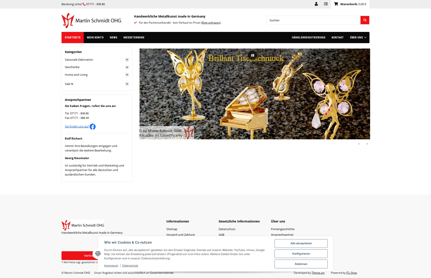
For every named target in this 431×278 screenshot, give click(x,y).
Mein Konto (95, 37)
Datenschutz (130, 265)
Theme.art (318, 273)
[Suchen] (364, 20)
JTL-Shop (351, 273)
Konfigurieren (301, 253)
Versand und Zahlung (180, 235)
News (113, 37)
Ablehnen (301, 264)
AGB (221, 235)
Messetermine (133, 37)
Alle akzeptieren (301, 243)
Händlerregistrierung (308, 37)
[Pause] (252, 55)
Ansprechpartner (282, 235)
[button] (316, 4)
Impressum (111, 265)
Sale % (69, 84)
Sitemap (171, 229)
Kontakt (338, 37)
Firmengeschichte (283, 229)
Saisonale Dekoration (79, 60)
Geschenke (72, 67)
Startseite (73, 37)
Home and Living (76, 75)
